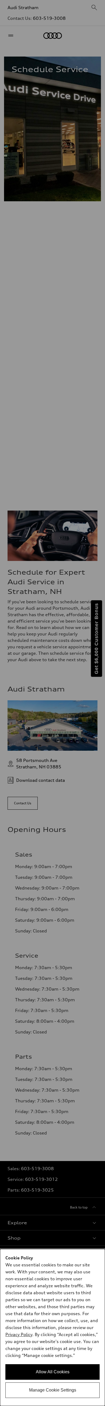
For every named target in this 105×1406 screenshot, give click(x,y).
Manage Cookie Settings (52, 1390)
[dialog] (52, 1327)
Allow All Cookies (52, 1372)
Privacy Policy (18, 1334)
